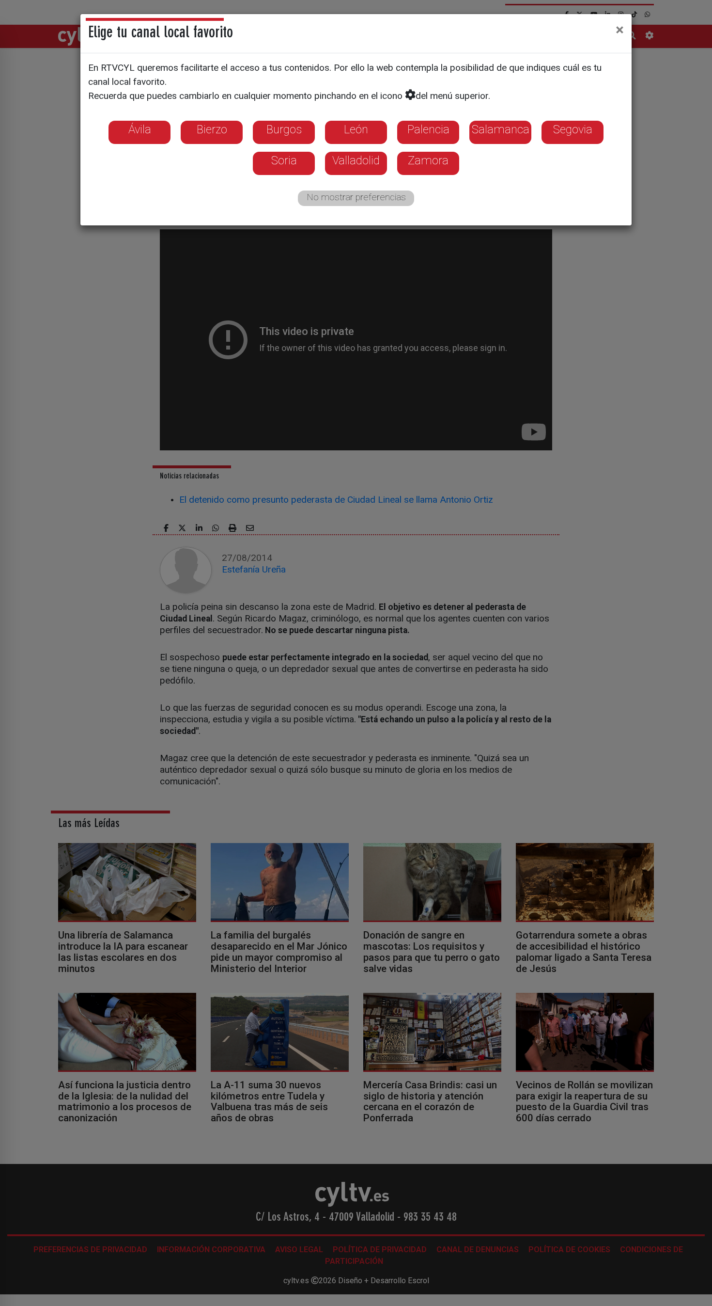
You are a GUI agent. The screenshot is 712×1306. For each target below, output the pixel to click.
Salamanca (500, 129)
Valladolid (356, 160)
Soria (284, 160)
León (356, 129)
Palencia (428, 129)
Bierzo (212, 129)
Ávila (139, 129)
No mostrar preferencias (356, 197)
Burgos (284, 129)
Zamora (428, 160)
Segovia (572, 129)
